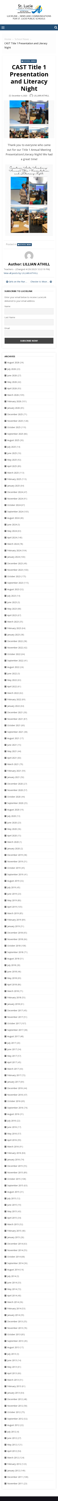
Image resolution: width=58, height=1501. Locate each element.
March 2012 (13, 1457)
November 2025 (15, 420)
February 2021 (14, 770)
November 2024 (15, 498)
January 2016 (13, 1159)
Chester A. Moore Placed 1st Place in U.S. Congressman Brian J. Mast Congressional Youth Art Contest (41, 281)
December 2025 (15, 414)
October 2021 (14, 725)
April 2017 (12, 1062)
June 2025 (12, 453)
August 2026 (13, 362)
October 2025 (14, 427)
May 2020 (12, 829)
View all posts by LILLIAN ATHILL (21, 273)
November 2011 (15, 1483)
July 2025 (11, 446)
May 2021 (12, 751)
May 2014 (12, 1289)
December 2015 (15, 1166)
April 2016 (12, 1140)
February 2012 (14, 1464)
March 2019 (13, 913)
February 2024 (14, 550)
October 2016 (14, 1101)
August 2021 (13, 738)
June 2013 (12, 1360)
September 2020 (15, 803)
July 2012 (11, 1431)
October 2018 (14, 945)
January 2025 (13, 485)
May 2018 (12, 978)
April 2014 (12, 1295)
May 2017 (12, 1055)
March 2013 (13, 1379)
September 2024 (15, 511)
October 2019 (14, 867)
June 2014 (12, 1282)
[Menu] (3, 27)
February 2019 (14, 919)
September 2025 (15, 433)
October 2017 (14, 1023)
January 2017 (13, 1081)
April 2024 (12, 537)
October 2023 (14, 576)
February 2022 (14, 699)
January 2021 (13, 777)
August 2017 (13, 1036)
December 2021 (15, 712)
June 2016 (12, 1127)
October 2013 (14, 1334)
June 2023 (12, 602)
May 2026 (12, 382)
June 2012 (12, 1438)
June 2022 (12, 673)
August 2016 (13, 1114)
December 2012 (15, 1399)
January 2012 (13, 1470)
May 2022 (12, 680)
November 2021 (15, 719)
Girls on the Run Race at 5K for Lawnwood (18, 281)
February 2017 (14, 1075)
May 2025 (12, 459)
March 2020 (13, 842)
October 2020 (14, 796)
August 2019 (13, 880)
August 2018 (13, 958)
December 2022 (15, 641)
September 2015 (15, 1185)
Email (7, 328)
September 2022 (15, 660)
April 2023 (12, 615)
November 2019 (15, 861)
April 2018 (12, 984)
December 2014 (15, 1243)
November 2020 (15, 790)
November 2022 (15, 647)
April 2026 (12, 388)
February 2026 (14, 401)
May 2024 (12, 531)
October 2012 (14, 1412)
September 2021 (15, 731)
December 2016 (15, 1088)
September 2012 (15, 1418)
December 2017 (15, 1010)
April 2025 (12, 466)
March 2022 (13, 693)
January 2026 (13, 407)
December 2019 (15, 855)
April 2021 (12, 757)
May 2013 (12, 1366)
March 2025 (13, 472)
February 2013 (14, 1386)
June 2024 (12, 524)
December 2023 (15, 563)
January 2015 (13, 1237)
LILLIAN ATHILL (41, 95)
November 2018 (15, 939)
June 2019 (12, 893)
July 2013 (11, 1353)
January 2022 (13, 706)
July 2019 (11, 887)
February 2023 (14, 628)
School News (29, 61)
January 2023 (13, 634)
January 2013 (13, 1392)
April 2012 (12, 1451)
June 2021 (12, 744)
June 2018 (12, 971)
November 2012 (15, 1405)
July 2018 (11, 965)
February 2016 (14, 1153)
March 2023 (13, 621)
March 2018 (13, 991)
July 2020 (11, 816)
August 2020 (13, 809)
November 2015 (15, 1172)
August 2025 (13, 440)
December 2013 (15, 1321)
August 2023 (13, 589)
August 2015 (13, 1191)
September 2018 (15, 952)
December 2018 (15, 932)
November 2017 (15, 1017)
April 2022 (12, 686)
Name (7, 306)
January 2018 (13, 1004)
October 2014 (14, 1256)
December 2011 (15, 1477)
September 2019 (15, 874)
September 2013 (15, 1341)
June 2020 (12, 822)
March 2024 (13, 543)
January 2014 (13, 1315)
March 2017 (13, 1068)
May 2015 (12, 1211)
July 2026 (11, 369)
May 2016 (12, 1133)
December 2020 (15, 783)
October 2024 (14, 505)
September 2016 (15, 1107)
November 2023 (15, 569)
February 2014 (14, 1308)
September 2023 (15, 582)
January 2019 (13, 926)
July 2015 (11, 1198)
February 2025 (14, 479)
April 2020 (12, 835)
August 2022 (13, 667)
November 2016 (15, 1094)
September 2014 (15, 1263)
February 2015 (14, 1230)
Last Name (9, 317)
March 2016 (13, 1146)
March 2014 (13, 1302)
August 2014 (13, 1269)
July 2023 (11, 595)
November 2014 (15, 1250)
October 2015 (14, 1178)
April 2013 (12, 1373)
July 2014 (11, 1276)
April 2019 (12, 906)
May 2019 (12, 900)
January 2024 (13, 556)
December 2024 (15, 492)
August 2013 (13, 1347)
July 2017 (11, 1042)
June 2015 (12, 1204)
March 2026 (13, 395)
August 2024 (13, 518)
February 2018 (14, 997)
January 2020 (13, 848)
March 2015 (13, 1224)
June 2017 (12, 1049)
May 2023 (12, 608)
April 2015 (12, 1217)
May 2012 (12, 1444)
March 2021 (13, 764)
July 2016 (11, 1120)
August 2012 (13, 1425)
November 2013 (15, 1328)
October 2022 (14, 654)
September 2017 (15, 1030)
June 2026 (12, 375)
